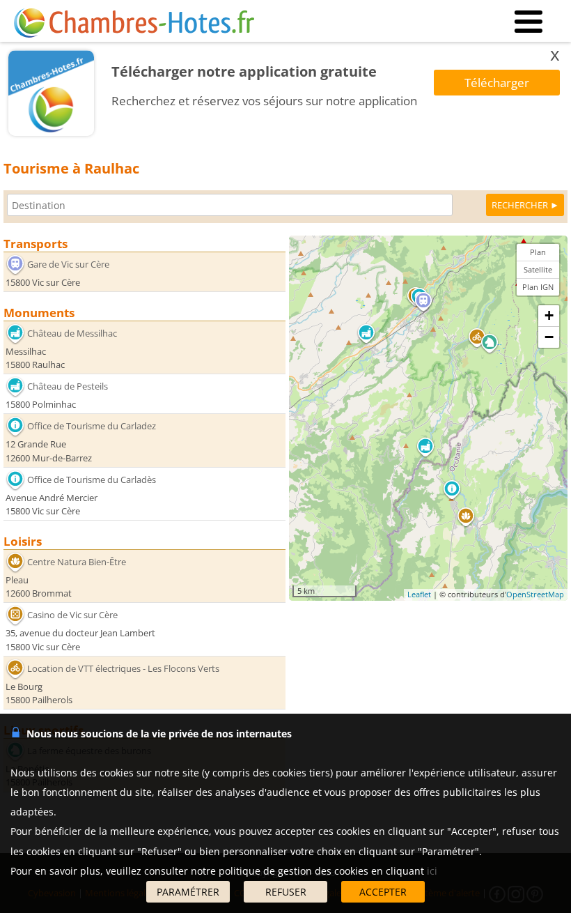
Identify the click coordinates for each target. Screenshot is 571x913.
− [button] (549, 337)
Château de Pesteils (67, 386)
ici (432, 870)
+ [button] (549, 315)
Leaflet (419, 594)
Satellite (538, 269)
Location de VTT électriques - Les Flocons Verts (123, 668)
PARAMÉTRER (188, 891)
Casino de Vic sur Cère (72, 614)
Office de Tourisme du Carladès (91, 479)
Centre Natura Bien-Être (76, 561)
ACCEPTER (383, 891)
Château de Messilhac (72, 333)
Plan (538, 252)
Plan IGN (538, 287)
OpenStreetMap (535, 594)
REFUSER (285, 891)
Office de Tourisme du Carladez (91, 426)
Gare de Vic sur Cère (68, 264)
